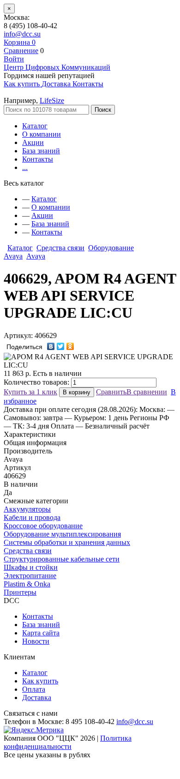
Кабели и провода (32, 517)
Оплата (33, 689)
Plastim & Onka (27, 584)
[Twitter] (61, 346)
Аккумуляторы (27, 509)
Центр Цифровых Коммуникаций (57, 67)
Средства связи (60, 248)
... (25, 167)
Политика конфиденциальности (68, 742)
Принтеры (20, 592)
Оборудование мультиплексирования (62, 534)
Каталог (35, 126)
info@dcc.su (22, 34)
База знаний (41, 151)
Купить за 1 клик (30, 392)
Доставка (36, 697)
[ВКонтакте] (51, 346)
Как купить (40, 681)
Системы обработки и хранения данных (67, 542)
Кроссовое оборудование (43, 526)
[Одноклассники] (70, 346)
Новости (35, 641)
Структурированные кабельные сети (62, 559)
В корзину (76, 392)
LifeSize (52, 100)
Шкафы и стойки (31, 567)
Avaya (35, 256)
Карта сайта (41, 633)
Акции (33, 142)
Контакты (37, 159)
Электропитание (30, 576)
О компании (41, 134)
